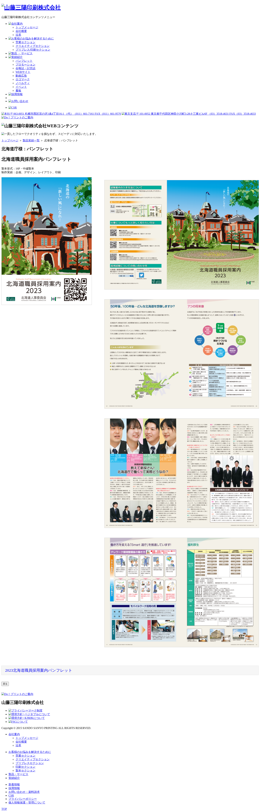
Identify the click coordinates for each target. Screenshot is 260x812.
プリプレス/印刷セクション (33, 49)
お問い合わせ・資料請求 (24, 791)
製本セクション (25, 770)
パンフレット (24, 60)
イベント (21, 86)
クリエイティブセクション (33, 45)
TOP (4, 808)
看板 (18, 90)
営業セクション (25, 42)
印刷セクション (25, 766)
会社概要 (21, 31)
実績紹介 (14, 777)
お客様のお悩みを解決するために (29, 751)
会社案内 (14, 734)
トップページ (9, 140)
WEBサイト (23, 71)
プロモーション (25, 64)
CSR (11, 795)
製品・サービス (18, 774)
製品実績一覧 (31, 140)
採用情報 (14, 788)
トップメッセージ (27, 27)
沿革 (18, 34)
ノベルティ (23, 83)
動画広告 (21, 75)
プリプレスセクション (30, 763)
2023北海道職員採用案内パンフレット (38, 670)
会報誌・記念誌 (25, 68)
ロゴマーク (23, 79)
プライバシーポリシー (22, 798)
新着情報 (14, 784)
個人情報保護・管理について (26, 802)
